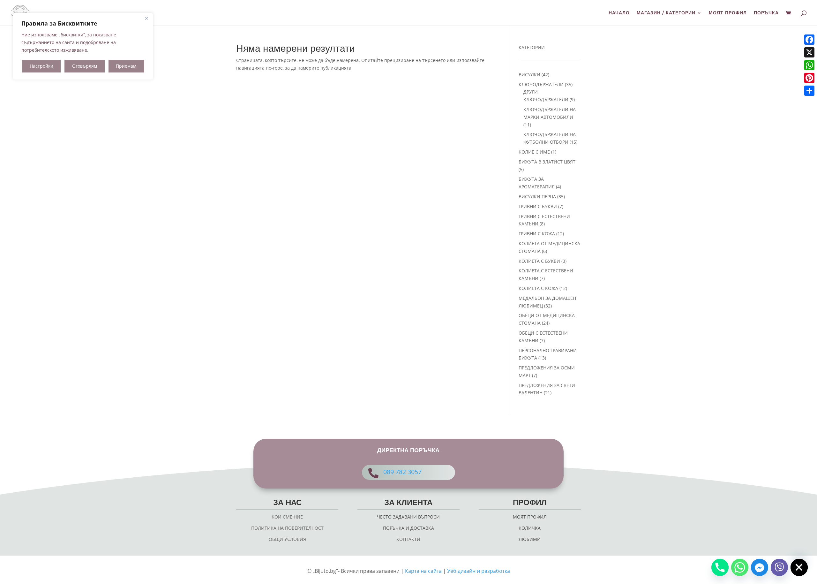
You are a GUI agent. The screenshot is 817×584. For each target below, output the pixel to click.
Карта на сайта (423, 570)
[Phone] (720, 567)
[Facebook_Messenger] (759, 567)
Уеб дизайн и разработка (478, 570)
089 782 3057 (402, 471)
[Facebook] (809, 39)
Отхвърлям (84, 66)
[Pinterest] (809, 78)
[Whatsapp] (739, 567)
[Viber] (779, 567)
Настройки (41, 66)
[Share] (809, 90)
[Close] (146, 18)
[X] (809, 52)
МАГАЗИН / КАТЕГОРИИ (666, 13)
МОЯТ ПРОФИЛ (728, 13)
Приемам (126, 66)
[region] (83, 46)
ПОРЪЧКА (766, 13)
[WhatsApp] (809, 65)
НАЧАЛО (619, 13)
